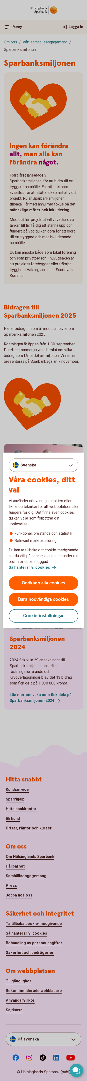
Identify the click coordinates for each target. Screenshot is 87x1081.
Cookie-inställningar (43, 616)
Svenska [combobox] (28, 465)
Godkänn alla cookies (43, 583)
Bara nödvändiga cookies (43, 599)
